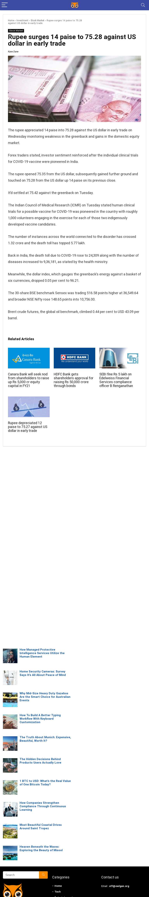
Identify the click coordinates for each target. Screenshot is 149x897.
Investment (22, 20)
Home (11, 20)
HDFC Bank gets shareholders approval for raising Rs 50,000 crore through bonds (73, 380)
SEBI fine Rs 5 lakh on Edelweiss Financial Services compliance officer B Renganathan (116, 380)
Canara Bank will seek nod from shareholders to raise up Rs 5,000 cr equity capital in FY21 (28, 380)
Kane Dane (13, 51)
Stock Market (37, 20)
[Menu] (4, 5)
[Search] (143, 5)
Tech (58, 891)
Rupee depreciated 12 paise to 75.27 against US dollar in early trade (27, 427)
